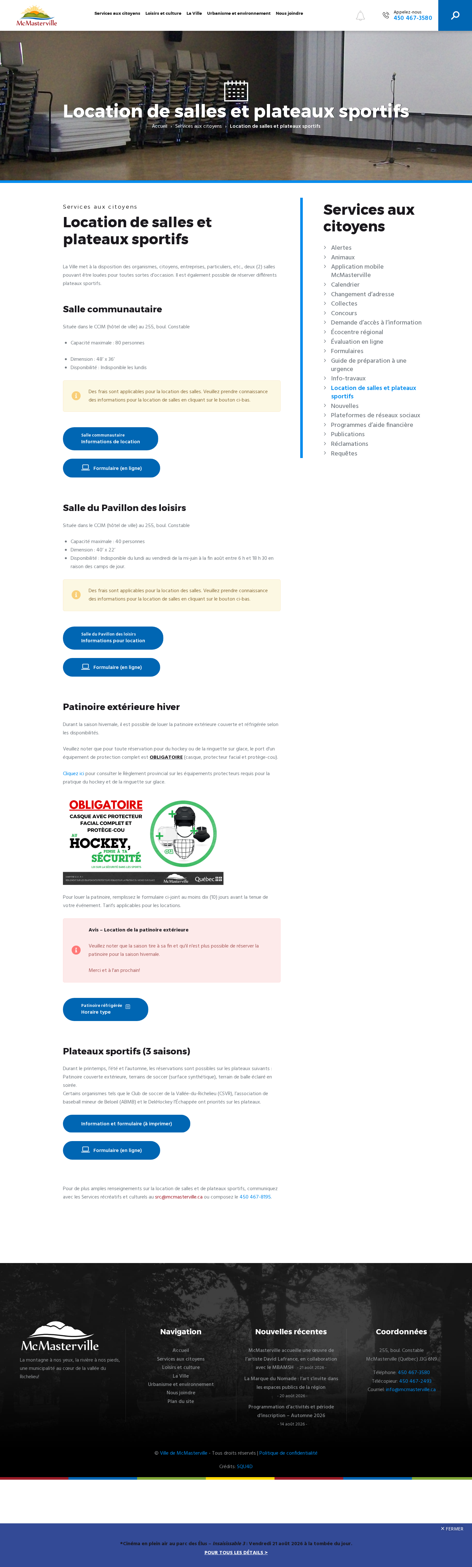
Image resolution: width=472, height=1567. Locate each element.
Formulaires (347, 351)
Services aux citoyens (117, 13)
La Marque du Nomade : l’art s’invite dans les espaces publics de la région (291, 1383)
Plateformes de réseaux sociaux (375, 416)
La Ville (194, 13)
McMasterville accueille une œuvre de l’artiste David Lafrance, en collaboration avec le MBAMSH (291, 1359)
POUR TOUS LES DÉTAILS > (236, 1553)
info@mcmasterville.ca (411, 1390)
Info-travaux (348, 379)
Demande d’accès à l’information (376, 323)
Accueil (159, 126)
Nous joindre (289, 13)
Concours (344, 313)
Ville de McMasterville (183, 1453)
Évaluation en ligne (357, 342)
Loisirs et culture (163, 13)
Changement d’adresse (362, 295)
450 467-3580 (414, 1373)
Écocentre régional (357, 332)
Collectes (344, 304)
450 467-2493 (415, 1381)
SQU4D (245, 1467)
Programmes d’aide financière (372, 425)
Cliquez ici (73, 774)
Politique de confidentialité (288, 1453)
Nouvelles (345, 406)
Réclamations (349, 444)
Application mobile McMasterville (357, 271)
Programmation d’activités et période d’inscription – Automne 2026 (291, 1411)
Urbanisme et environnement (239, 13)
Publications (348, 434)
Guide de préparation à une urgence (368, 365)
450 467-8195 (255, 1197)
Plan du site (181, 1402)
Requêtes (344, 454)
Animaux (343, 258)
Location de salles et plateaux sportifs (373, 392)
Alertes (341, 248)
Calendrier (345, 285)
